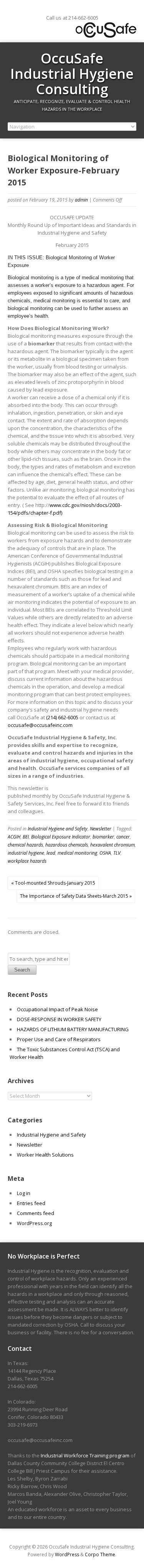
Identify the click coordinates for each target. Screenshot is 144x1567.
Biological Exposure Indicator (60, 837)
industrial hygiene (26, 853)
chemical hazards (25, 845)
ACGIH (14, 837)
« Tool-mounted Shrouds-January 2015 (53, 883)
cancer (123, 837)
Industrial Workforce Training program (85, 1455)
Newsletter (100, 828)
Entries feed (31, 1203)
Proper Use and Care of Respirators (59, 1039)
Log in (23, 1193)
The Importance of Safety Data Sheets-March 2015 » (76, 896)
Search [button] (22, 970)
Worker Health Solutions (45, 1154)
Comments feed (35, 1213)
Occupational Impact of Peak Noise (57, 1009)
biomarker (103, 837)
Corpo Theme (100, 1554)
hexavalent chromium (112, 845)
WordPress (67, 1554)
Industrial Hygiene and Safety (58, 828)
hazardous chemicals (66, 845)
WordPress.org (34, 1223)
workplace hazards (27, 861)
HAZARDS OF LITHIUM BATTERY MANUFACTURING (73, 1029)
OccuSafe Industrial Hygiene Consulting (72, 73)
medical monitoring (77, 853)
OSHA (105, 853)
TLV (117, 853)
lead (50, 853)
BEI (26, 837)
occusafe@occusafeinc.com (40, 725)
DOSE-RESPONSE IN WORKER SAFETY (59, 1019)
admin (81, 200)
